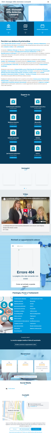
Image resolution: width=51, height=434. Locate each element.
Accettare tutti (36, 429)
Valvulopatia (17, 328)
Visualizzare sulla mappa (13, 410)
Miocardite (32, 301)
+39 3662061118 (33, 406)
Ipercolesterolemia (18, 326)
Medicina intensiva (18, 301)
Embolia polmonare (18, 303)
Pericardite (32, 308)
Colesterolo (33, 323)
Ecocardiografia (18, 331)
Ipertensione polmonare (19, 306)
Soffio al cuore (33, 311)
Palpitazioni (33, 316)
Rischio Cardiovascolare (35, 326)
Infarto (31, 306)
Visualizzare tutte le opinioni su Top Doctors (25, 376)
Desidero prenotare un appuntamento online (25, 344)
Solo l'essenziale (25, 429)
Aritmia (32, 303)
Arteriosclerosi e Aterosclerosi (21, 321)
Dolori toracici (17, 318)
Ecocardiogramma (18, 313)
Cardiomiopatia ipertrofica (36, 298)
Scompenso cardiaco (19, 311)
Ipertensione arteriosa (19, 308)
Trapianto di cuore (18, 323)
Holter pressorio (18, 316)
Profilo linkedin (11, 388)
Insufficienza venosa (35, 321)
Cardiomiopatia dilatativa (20, 298)
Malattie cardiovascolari (35, 328)
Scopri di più (13, 110)
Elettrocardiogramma (35, 313)
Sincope (32, 318)
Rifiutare (15, 429)
